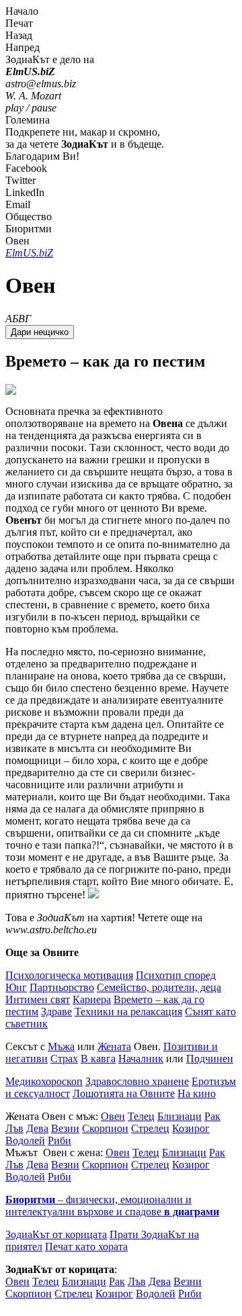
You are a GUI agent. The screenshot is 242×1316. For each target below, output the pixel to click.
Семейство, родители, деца (159, 987)
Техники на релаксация (128, 1011)
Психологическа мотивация (69, 975)
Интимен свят (37, 999)
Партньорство (62, 987)
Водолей (25, 1140)
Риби (59, 1140)
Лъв (14, 1128)
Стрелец (150, 1128)
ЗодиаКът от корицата (56, 1234)
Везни (65, 1128)
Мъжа (61, 1046)
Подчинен (209, 1058)
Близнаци (179, 1116)
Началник (140, 1058)
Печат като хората (86, 1246)
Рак (212, 1116)
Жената (114, 1046)
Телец (141, 1116)
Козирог (191, 1128)
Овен (113, 1116)
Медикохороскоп (44, 1081)
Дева (37, 1128)
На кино (196, 1093)
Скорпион (105, 1128)
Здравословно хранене (137, 1081)
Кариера (92, 999)
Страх (64, 1058)
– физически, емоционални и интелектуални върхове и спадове (112, 1205)
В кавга (98, 1058)
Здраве (56, 1011)
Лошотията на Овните (124, 1093)
